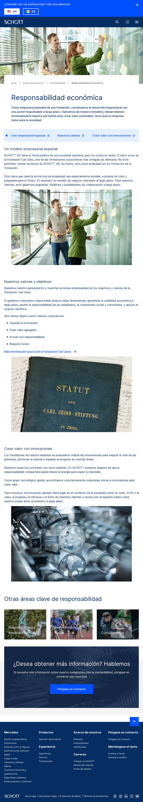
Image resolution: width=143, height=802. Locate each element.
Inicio (14, 83)
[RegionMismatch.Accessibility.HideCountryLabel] (137, 5)
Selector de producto (50, 739)
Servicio (43, 757)
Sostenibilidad (58, 83)
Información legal (48, 796)
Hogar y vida (10, 758)
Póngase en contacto (71, 689)
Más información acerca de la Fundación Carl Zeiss (38, 351)
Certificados (80, 747)
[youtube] (137, 796)
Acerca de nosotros (33, 83)
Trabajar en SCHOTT (84, 761)
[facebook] (114, 796)
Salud (7, 754)
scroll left (9, 135)
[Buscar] (117, 22)
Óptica (7, 766)
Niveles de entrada (83, 765)
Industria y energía (13, 762)
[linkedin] (126, 796)
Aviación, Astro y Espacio (17, 747)
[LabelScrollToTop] (134, 721)
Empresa (78, 739)
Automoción (10, 743)
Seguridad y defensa (15, 777)
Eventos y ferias (116, 753)
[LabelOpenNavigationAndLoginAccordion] (127, 22)
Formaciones (45, 761)
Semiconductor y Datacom (18, 781)
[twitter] (131, 796)
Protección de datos (70, 796)
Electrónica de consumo (16, 750)
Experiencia (45, 753)
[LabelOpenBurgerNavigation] (137, 22)
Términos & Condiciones (95, 796)
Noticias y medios (117, 757)
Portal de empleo (83, 769)
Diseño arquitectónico (15, 739)
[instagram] (120, 796)
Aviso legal (30, 796)
